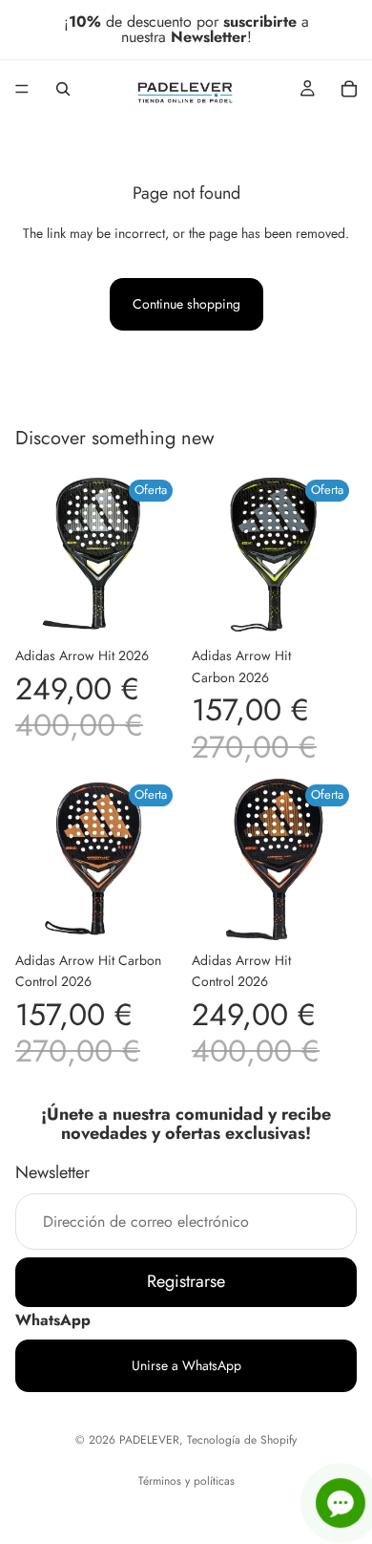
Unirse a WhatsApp (186, 1365)
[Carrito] (349, 89)
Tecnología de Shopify (242, 1439)
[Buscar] (63, 89)
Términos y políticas (186, 1481)
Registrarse (186, 1281)
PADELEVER (149, 1439)
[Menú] (22, 89)
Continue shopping (186, 303)
